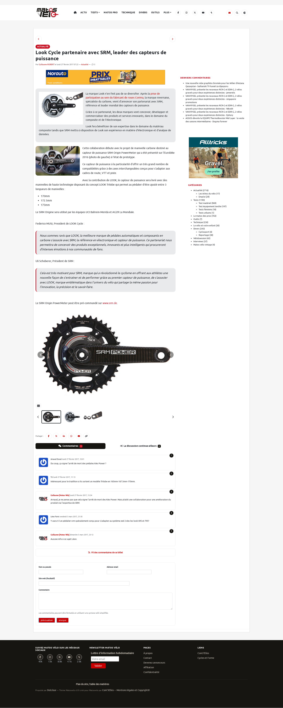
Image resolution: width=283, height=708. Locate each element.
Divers (143, 12)
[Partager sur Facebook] (49, 436)
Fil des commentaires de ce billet (107, 552)
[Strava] (211, 12)
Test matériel (205, 203)
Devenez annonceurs (154, 662)
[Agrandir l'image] (106, 354)
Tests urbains (205, 212)
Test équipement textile (210, 206)
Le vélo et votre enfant (204, 225)
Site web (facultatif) (47, 578)
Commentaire (44, 590)
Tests (94, 12)
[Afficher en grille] (38, 406)
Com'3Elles (108, 690)
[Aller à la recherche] (237, 13)
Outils (155, 12)
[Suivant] (173, 416)
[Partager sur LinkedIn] (64, 436)
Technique (128, 12)
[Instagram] (186, 12)
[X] (195, 12)
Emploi (202, 196)
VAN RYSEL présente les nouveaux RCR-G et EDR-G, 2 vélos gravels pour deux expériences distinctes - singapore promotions (214, 99)
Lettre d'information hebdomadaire (112, 653)
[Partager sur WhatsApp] (71, 436)
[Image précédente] (41, 354)
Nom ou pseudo (45, 567)
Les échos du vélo (207, 193)
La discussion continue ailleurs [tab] (141, 446)
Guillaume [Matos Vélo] (60, 495)
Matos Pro (111, 12)
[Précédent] (38, 416)
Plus (167, 12)
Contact (147, 658)
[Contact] (229, 13)
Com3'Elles (203, 653)
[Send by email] (79, 436)
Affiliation (148, 667)
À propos (147, 653)
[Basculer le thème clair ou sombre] (244, 13)
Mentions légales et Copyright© (133, 690)
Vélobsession (199, 238)
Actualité (84, 64)
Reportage (204, 235)
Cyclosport (204, 232)
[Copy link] (86, 436)
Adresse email (112, 567)
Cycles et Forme (206, 658)
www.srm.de (110, 303)
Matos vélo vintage (202, 244)
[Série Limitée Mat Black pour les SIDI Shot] (172, 39)
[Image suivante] (170, 354)
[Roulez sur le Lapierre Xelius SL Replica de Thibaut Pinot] (39, 39)
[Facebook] (178, 12)
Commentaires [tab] (72, 446)
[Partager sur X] (56, 436)
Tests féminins (205, 209)
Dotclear (51, 690)
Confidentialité (151, 672)
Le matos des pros (202, 216)
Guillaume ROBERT (46, 64)
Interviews (198, 241)
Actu (83, 12)
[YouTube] (203, 12)
